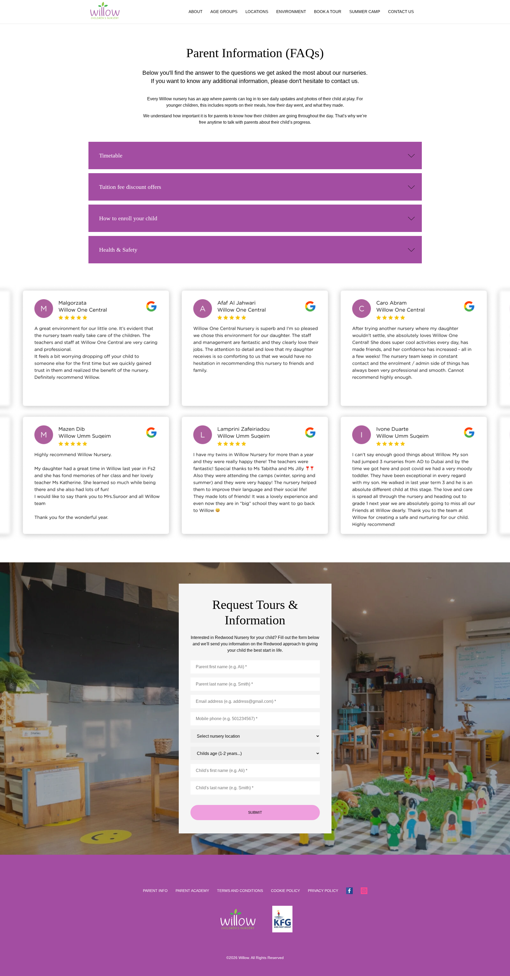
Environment (291, 11)
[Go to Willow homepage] (105, 12)
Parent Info (155, 890)
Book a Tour (327, 11)
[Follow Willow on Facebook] (349, 890)
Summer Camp (364, 11)
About (195, 11)
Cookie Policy (285, 890)
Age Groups (223, 11)
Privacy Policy (323, 890)
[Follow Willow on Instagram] (364, 890)
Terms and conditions (240, 890)
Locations (256, 11)
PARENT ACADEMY (192, 890)
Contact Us (401, 11)
